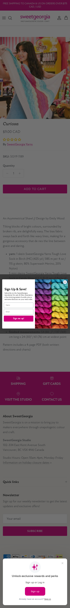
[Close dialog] (65, 282)
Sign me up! (18, 318)
